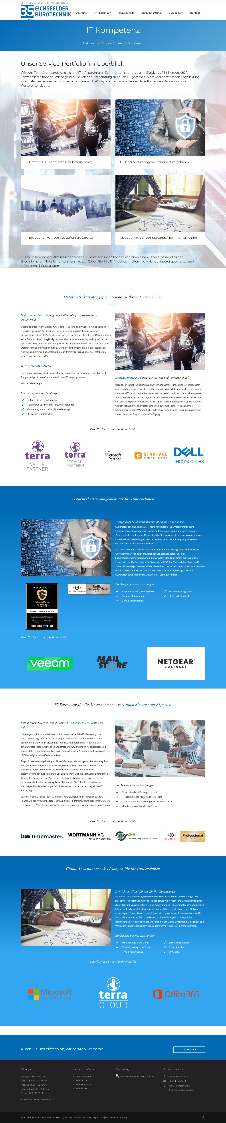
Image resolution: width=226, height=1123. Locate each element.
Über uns (81, 12)
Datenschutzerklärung (116, 1117)
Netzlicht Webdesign (75, 1117)
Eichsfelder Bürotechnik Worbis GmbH (39, 1117)
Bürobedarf (175, 12)
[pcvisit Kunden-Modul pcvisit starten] (135, 1076)
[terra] (37, 455)
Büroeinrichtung (151, 12)
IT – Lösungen (102, 12)
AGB (89, 1117)
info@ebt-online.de (178, 1081)
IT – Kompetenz (84, 1076)
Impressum (98, 1117)
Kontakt (195, 12)
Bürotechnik (126, 12)
